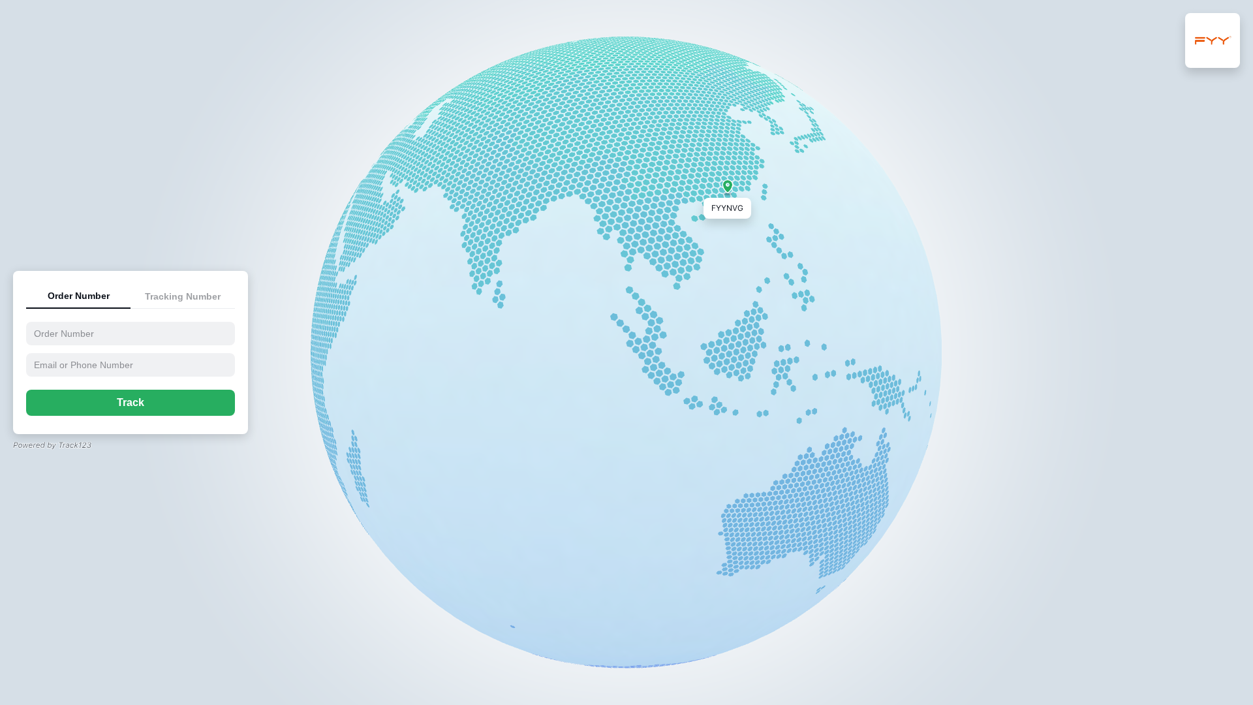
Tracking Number (183, 296)
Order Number (79, 295)
